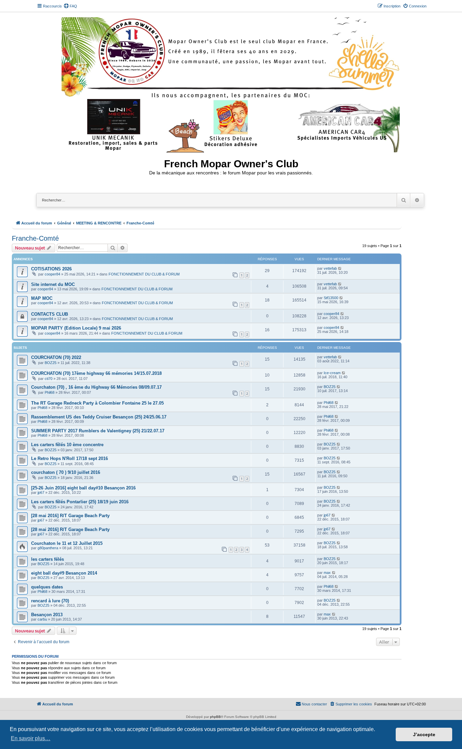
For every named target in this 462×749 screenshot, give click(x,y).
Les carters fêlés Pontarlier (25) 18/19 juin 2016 (80, 501)
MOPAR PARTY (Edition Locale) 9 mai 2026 (76, 328)
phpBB (215, 717)
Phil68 (49, 392)
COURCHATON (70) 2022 (56, 357)
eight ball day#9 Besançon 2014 (64, 573)
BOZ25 (50, 363)
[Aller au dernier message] (340, 268)
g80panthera (48, 548)
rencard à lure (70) (50, 600)
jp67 (41, 492)
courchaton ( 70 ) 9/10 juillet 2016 (65, 472)
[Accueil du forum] (231, 83)
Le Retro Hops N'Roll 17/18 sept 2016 (69, 458)
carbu (42, 619)
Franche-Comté (35, 238)
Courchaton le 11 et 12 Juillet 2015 (66, 543)
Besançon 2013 (47, 614)
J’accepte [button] (424, 734)
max (327, 573)
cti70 (48, 379)
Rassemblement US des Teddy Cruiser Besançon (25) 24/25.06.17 (98, 416)
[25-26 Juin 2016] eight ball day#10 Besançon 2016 (83, 487)
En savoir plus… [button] (30, 738)
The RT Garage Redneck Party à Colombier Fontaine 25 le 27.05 (97, 403)
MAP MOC (41, 298)
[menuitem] (70, 6)
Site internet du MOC (53, 284)
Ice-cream (332, 373)
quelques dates (47, 586)
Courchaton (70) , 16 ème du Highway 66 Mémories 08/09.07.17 (96, 387)
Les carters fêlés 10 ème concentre (67, 444)
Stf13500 (331, 298)
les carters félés (47, 559)
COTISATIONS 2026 (51, 268)
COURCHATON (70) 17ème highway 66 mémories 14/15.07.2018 (96, 373)
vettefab (330, 268)
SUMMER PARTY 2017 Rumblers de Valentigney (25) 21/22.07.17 (97, 430)
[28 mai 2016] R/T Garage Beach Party (70, 515)
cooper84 (52, 274)
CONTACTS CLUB (49, 314)
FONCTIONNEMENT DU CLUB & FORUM (144, 274)
